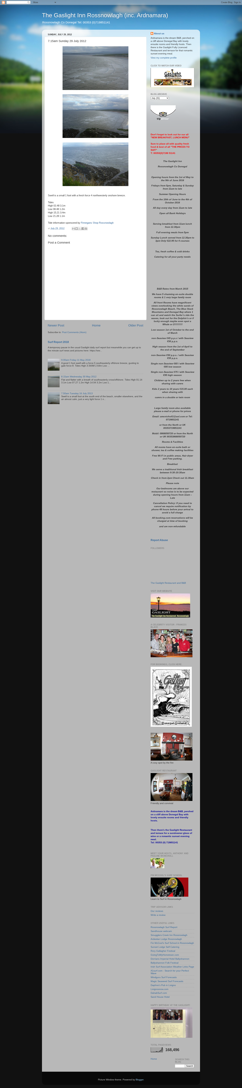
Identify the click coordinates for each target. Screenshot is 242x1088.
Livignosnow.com (159, 989)
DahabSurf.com (159, 993)
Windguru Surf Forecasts (164, 977)
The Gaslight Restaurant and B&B (168, 583)
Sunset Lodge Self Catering (165, 947)
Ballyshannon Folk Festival (164, 963)
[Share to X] (79, 228)
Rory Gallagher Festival (163, 951)
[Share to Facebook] (82, 228)
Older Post (135, 325)
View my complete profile (164, 58)
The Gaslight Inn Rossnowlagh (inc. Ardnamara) (105, 15)
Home (96, 325)
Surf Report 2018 (58, 342)
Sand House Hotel (160, 997)
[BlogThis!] (76, 228)
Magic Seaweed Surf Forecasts (167, 981)
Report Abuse (159, 540)
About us (159, 33)
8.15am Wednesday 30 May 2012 (78, 376)
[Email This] (73, 228)
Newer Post (56, 325)
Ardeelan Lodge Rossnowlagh (166, 939)
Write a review (158, 915)
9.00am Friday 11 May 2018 (76, 360)
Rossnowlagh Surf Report (164, 927)
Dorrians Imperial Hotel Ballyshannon (170, 959)
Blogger (140, 1079)
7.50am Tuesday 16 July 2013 (77, 393)
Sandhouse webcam (161, 931)
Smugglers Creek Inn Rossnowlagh (169, 935)
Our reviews (157, 911)
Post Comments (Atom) (74, 332)
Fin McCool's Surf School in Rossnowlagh (172, 943)
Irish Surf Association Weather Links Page (172, 967)
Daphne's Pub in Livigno (163, 985)
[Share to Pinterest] (86, 228)
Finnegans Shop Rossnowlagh (97, 222)
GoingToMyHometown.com (165, 955)
